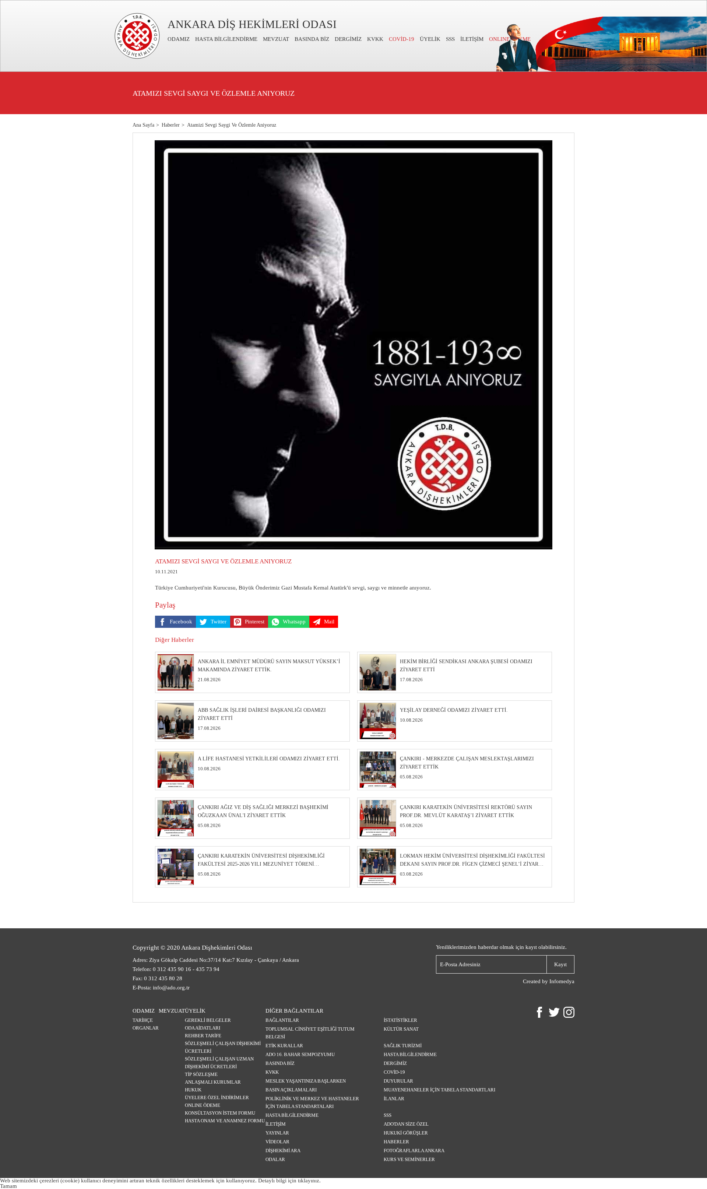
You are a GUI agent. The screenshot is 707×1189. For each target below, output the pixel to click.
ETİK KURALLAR (284, 1045)
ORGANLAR (146, 1028)
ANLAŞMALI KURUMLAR (213, 1082)
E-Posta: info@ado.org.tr (161, 988)
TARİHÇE (143, 1020)
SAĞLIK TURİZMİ (403, 1045)
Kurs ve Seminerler (409, 1159)
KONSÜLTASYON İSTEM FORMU (220, 1113)
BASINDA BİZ (312, 39)
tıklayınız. (309, 1180)
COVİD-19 (401, 39)
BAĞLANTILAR (282, 1020)
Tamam (8, 1186)
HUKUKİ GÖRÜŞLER (406, 1133)
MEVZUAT (276, 39)
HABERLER (396, 1141)
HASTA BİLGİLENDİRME (226, 39)
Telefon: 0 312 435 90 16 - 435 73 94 (176, 969)
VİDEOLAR (277, 1141)
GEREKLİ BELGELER (208, 1020)
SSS (450, 39)
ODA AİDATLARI (202, 1028)
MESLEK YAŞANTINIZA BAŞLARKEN (305, 1081)
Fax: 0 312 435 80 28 (157, 978)
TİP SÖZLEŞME (201, 1074)
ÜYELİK (430, 39)
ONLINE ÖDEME (202, 1105)
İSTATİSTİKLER (400, 1020)
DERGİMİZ (348, 39)
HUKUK (193, 1090)
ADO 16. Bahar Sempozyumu (300, 1054)
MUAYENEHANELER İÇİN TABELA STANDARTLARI (439, 1090)
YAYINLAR (277, 1133)
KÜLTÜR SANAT (401, 1029)
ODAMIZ (179, 39)
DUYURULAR (398, 1081)
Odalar (275, 1159)
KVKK (375, 39)
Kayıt (560, 964)
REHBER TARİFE (203, 1035)
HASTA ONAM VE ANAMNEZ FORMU (225, 1120)
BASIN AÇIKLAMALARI (291, 1090)
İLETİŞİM (471, 39)
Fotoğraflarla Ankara (414, 1150)
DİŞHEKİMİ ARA (282, 1150)
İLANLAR (394, 1098)
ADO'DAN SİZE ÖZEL (406, 1124)
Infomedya (561, 981)
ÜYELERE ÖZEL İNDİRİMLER (217, 1097)
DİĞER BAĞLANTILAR (294, 1011)
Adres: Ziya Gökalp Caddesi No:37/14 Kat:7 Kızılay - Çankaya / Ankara (216, 960)
